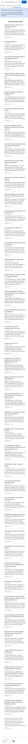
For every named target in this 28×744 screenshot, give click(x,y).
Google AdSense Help (10, 2)
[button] (2, 2)
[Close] (27, 9)
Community (9, 5)
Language (6, 739)
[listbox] (7, 741)
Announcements (17, 5)
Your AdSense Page (17, 10)
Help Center (3, 5)
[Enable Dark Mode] (13, 741)
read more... (7, 37)
